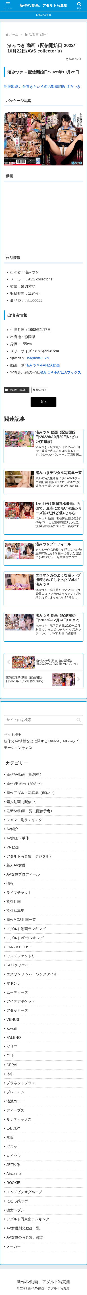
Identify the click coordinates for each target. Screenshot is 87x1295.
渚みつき (41, 389)
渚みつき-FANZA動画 (42, 365)
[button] (79, 719)
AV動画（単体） (18, 389)
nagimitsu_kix (38, 358)
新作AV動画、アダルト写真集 (43, 5)
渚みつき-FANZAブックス (60, 372)
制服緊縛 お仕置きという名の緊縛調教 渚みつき (42, 87)
